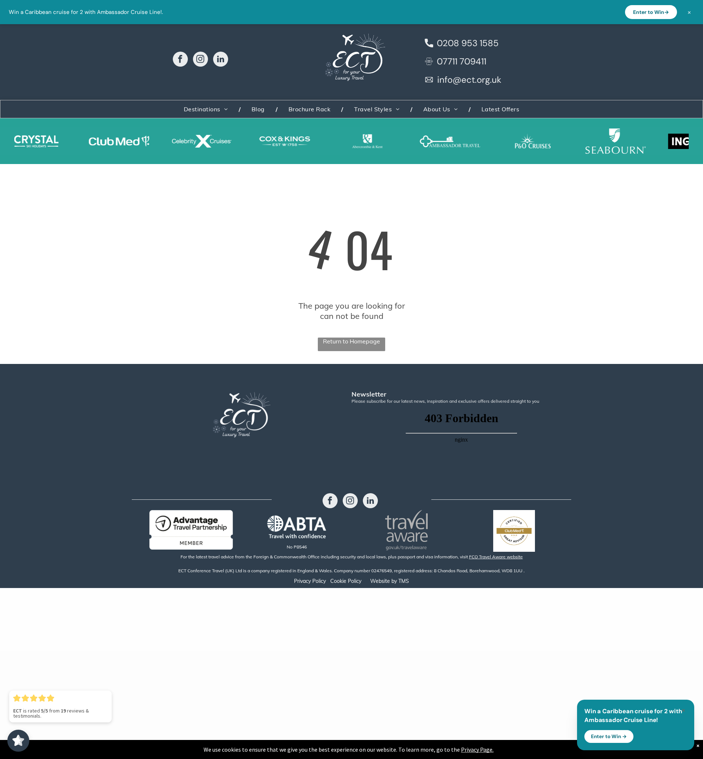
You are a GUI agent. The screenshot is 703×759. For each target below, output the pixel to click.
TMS (403, 581)
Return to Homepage (351, 341)
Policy (319, 581)
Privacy (302, 581)
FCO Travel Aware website (496, 556)
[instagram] (200, 60)
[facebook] (180, 60)
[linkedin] (220, 60)
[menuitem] (207, 109)
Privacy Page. (477, 749)
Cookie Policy (345, 581)
